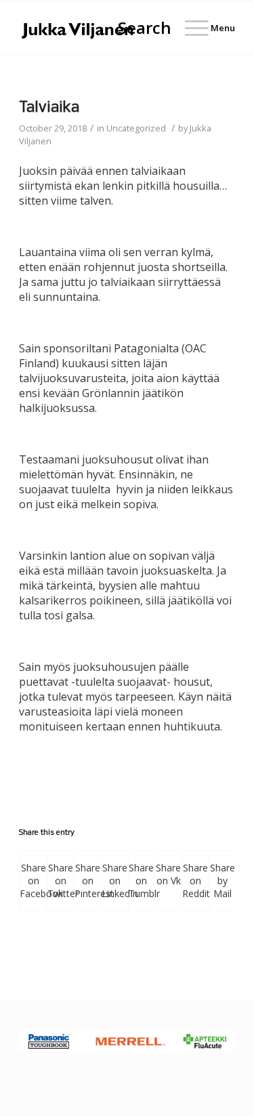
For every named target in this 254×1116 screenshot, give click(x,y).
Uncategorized (136, 128)
